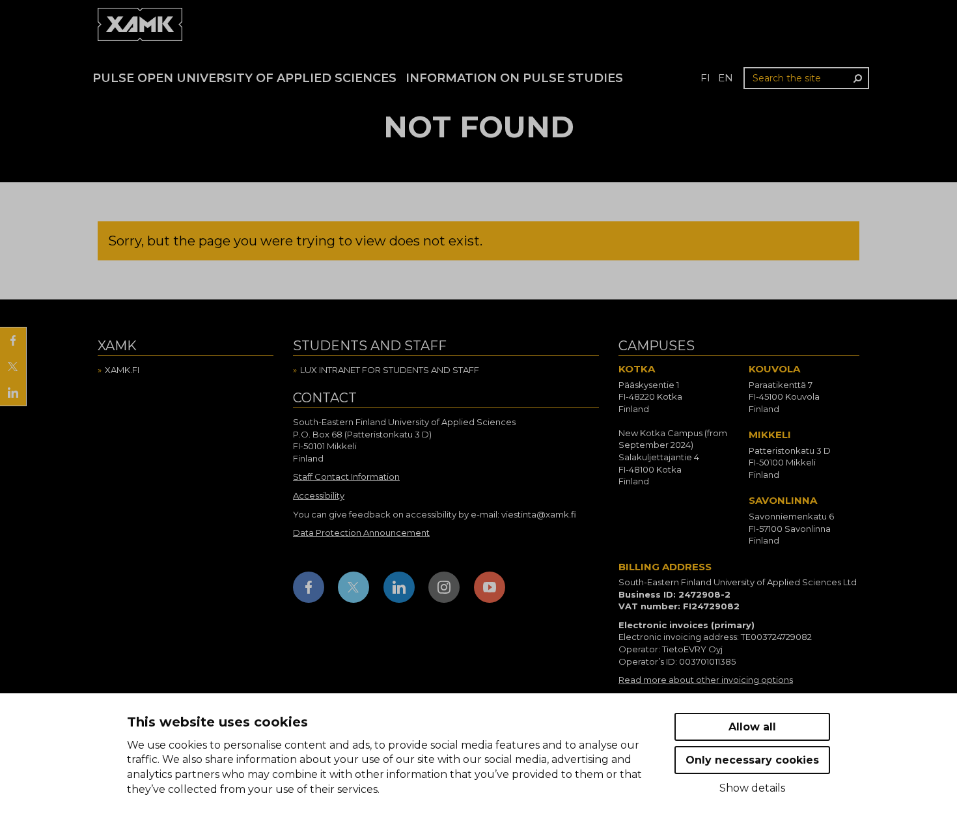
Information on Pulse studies (514, 78)
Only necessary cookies (752, 760)
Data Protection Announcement (361, 532)
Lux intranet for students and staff (389, 370)
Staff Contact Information (346, 476)
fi (705, 78)
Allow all (752, 727)
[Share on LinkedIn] (13, 393)
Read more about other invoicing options (705, 679)
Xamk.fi (122, 370)
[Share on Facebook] (13, 340)
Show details (752, 788)
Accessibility (318, 495)
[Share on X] (13, 366)
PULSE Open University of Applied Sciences (244, 78)
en (725, 78)
